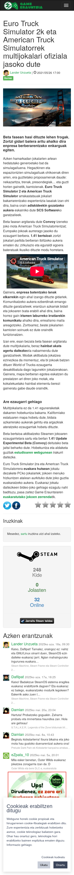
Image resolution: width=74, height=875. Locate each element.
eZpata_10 (20, 754)
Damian (17, 709)
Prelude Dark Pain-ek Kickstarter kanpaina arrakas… (40, 747)
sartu (24, 534)
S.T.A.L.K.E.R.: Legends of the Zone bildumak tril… (39, 727)
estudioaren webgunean (33, 452)
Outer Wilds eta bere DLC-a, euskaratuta (34, 768)
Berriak (8, 78)
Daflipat (17, 676)
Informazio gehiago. (19, 844)
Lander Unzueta (20, 72)
